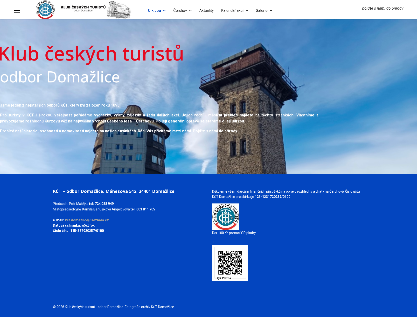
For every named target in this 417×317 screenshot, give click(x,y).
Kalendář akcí (232, 10)
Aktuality (206, 10)
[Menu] (17, 10)
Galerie (262, 10)
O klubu (154, 10)
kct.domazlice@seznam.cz (87, 220)
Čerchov (180, 10)
